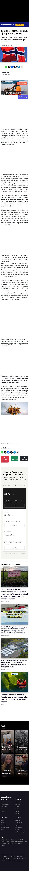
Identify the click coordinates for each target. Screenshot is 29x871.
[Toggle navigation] (26, 24)
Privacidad (4, 811)
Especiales (18, 841)
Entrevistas (18, 827)
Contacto (3, 809)
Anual (22, 485)
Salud (7, 841)
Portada (17, 820)
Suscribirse (14, 505)
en (22, 861)
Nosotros (13, 854)
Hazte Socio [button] (19, 24)
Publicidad (4, 806)
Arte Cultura (11, 843)
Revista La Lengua (20, 832)
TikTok (17, 811)
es (19, 861)
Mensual (16, 485)
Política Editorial (5, 804)
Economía (18, 840)
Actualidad (18, 822)
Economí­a (4, 45)
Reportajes (18, 829)
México (3, 822)
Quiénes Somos (5, 802)
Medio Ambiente (10, 840)
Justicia (3, 841)
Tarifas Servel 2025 (15, 858)
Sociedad (24, 841)
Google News (5, 460)
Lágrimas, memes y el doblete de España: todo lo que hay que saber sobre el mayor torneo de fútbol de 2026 (14, 698)
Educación (4, 843)
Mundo (10, 45)
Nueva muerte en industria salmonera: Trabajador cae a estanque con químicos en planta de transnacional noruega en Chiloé (14, 664)
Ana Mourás (5, 72)
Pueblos (24, 840)
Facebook (18, 802)
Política (3, 840)
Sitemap (24, 858)
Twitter (17, 806)
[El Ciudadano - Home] (7, 25)
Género (12, 841)
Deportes (3, 845)
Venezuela (4, 825)
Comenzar (14, 525)
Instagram (18, 804)
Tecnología (18, 843)
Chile (2, 820)
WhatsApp (15, 459)
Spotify (17, 814)
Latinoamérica (5, 827)
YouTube (24, 459)
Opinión (17, 825)
